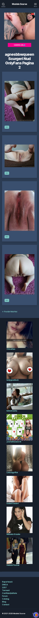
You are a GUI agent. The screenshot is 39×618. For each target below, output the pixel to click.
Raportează (7, 582)
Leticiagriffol (12, 472)
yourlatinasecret (14, 442)
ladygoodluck (13, 380)
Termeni (6, 590)
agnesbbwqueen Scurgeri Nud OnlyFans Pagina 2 (19, 61)
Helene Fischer (13, 565)
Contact (5, 604)
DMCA (5, 585)
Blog (4, 602)
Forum (5, 596)
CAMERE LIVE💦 (19, 45)
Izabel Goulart (13, 503)
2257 (4, 587)
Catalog (5, 599)
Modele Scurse (19, 4)
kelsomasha (12, 411)
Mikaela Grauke (13, 534)
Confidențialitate (9, 593)
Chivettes (11, 349)
